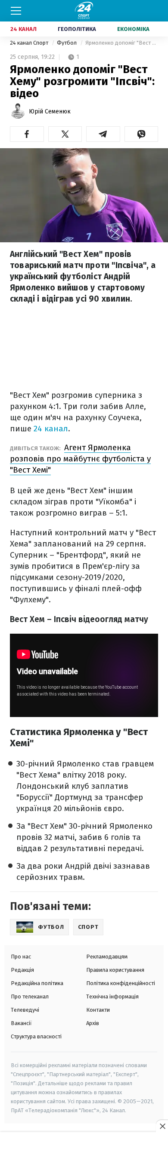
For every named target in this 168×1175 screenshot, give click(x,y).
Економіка (133, 29)
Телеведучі (25, 1010)
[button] (27, 134)
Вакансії (21, 1023)
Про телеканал (30, 996)
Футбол (67, 43)
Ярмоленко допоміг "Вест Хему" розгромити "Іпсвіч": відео (121, 43)
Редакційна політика (37, 983)
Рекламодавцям (107, 956)
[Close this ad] (162, 1126)
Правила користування (115, 970)
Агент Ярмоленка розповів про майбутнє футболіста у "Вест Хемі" (80, 459)
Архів (92, 1023)
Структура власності (36, 1036)
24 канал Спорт (30, 43)
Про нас (21, 956)
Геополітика (77, 29)
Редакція (22, 970)
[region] (84, 1154)
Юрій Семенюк (50, 111)
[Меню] (16, 11)
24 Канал (23, 29)
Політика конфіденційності (120, 983)
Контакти (98, 1010)
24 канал (51, 428)
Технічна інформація (112, 996)
